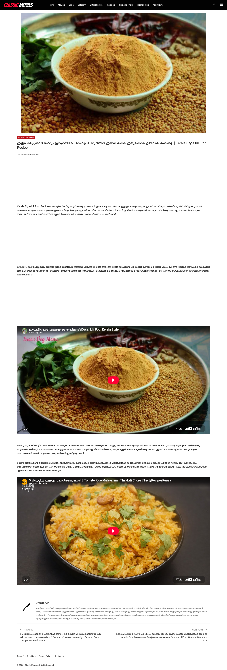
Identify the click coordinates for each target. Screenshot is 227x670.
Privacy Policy (45, 656)
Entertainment (96, 5)
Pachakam (30, 137)
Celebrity (82, 5)
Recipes (111, 5)
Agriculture (158, 5)
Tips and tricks (126, 5)
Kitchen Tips (143, 5)
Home (51, 5)
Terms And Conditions (26, 656)
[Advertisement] (113, 181)
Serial (71, 5)
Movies (61, 5)
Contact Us (59, 656)
